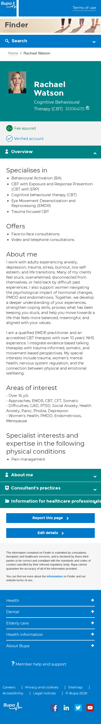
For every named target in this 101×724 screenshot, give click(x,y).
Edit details (48, 533)
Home (13, 53)
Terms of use (84, 7)
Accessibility (13, 693)
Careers (9, 687)
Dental (12, 611)
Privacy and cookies (41, 687)
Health (12, 600)
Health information (24, 634)
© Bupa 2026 (76, 693)
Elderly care (17, 623)
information (55, 576)
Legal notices (44, 693)
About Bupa (18, 645)
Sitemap (75, 687)
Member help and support (40, 664)
